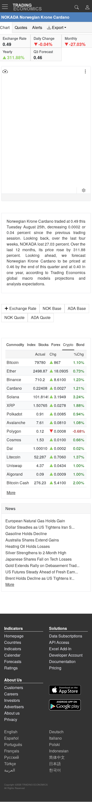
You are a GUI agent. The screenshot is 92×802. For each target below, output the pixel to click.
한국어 (55, 770)
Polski (54, 744)
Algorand (15, 474)
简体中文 (57, 757)
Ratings (11, 668)
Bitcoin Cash (18, 482)
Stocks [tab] (43, 344)
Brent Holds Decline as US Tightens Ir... (39, 578)
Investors (12, 700)
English (10, 731)
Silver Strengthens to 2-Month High (35, 552)
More (11, 492)
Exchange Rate (22, 308)
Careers (11, 694)
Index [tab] (31, 344)
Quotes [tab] (21, 27)
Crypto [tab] (68, 344)
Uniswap (14, 465)
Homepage (14, 636)
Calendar (12, 655)
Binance (14, 379)
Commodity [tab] (15, 344)
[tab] (57, 27)
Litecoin (13, 457)
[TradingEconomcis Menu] (6, 6)
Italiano (55, 738)
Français (11, 751)
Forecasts (12, 661)
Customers (13, 687)
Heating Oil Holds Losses (27, 546)
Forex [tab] (55, 344)
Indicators (12, 648)
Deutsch (56, 731)
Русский (11, 757)
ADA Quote (41, 317)
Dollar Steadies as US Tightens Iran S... (40, 527)
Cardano (14, 388)
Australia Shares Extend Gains (32, 540)
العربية (9, 770)
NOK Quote (14, 317)
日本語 (55, 763)
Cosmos (14, 439)
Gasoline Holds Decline (26, 533)
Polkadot (14, 414)
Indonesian (58, 751)
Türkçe (10, 763)
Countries (12, 642)
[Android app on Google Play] (65, 705)
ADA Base (77, 308)
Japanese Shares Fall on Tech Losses (38, 559)
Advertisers (14, 706)
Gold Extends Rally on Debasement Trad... (42, 565)
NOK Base (52, 308)
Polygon (14, 431)
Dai (10, 448)
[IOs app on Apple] (65, 690)
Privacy (10, 719)
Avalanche (16, 422)
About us (12, 713)
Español (11, 738)
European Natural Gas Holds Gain (35, 521)
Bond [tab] (80, 344)
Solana (13, 397)
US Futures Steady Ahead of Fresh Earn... (41, 572)
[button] (87, 8)
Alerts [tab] (37, 27)
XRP (11, 405)
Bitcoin (13, 362)
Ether (11, 371)
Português (13, 744)
